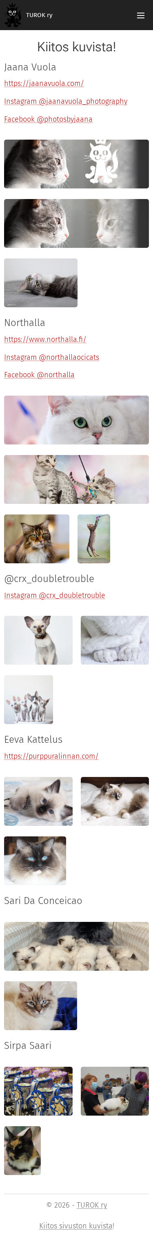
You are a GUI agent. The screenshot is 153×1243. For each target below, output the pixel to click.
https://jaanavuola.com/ (44, 83)
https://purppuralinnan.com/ (51, 756)
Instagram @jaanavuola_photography (65, 101)
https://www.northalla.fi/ (45, 339)
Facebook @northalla (39, 374)
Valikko (141, 15)
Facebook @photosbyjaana (48, 119)
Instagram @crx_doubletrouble (54, 595)
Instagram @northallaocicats (51, 357)
